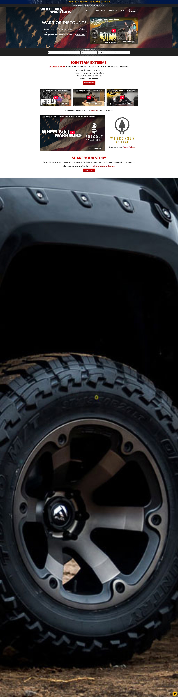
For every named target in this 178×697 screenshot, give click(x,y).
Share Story (89, 170)
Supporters (112, 10)
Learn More (80, 35)
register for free (78, 32)
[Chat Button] (175, 694)
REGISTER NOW (57, 67)
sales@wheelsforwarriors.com (104, 166)
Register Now (89, 83)
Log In (122, 10)
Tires (97, 10)
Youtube (94, 110)
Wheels (89, 10)
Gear (103, 10)
